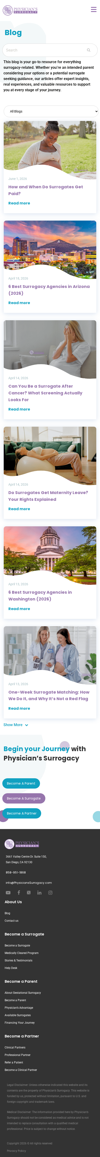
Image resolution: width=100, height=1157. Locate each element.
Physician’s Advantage (19, 1007)
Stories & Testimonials (18, 960)
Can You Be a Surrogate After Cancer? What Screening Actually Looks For (45, 392)
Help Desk (11, 968)
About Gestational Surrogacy (23, 992)
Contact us (11, 920)
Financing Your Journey (20, 1022)
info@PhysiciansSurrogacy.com (29, 883)
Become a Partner (22, 1036)
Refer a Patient (14, 1062)
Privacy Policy (16, 1151)
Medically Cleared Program (22, 953)
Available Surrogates (18, 1015)
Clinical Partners (15, 1047)
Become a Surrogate (24, 934)
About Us (13, 902)
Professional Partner (17, 1055)
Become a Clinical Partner (21, 1070)
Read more (19, 203)
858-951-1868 (16, 872)
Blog (7, 913)
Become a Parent (21, 981)
